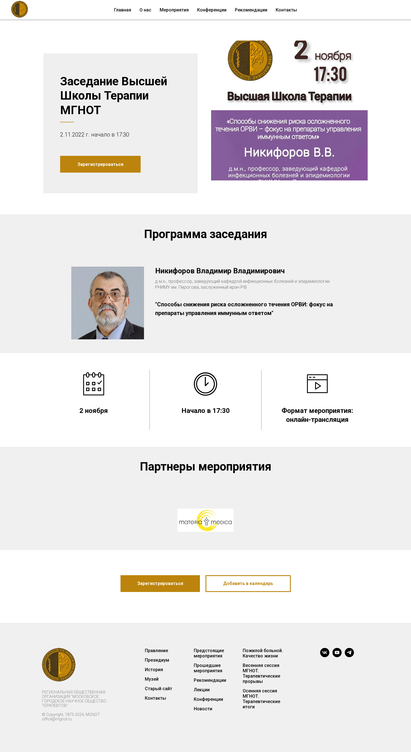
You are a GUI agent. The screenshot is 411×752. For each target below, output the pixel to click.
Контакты (286, 10)
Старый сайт (158, 688)
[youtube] (337, 652)
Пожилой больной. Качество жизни (263, 653)
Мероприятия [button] (174, 10)
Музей (152, 679)
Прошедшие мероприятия (208, 668)
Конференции (208, 699)
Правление (156, 650)
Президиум (157, 660)
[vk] (324, 652)
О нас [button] (145, 10)
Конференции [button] (211, 10)
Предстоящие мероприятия (209, 653)
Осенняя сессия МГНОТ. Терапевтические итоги (261, 698)
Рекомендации (251, 10)
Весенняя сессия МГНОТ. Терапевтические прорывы (261, 673)
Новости (203, 708)
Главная (122, 10)
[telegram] (349, 652)
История (154, 669)
